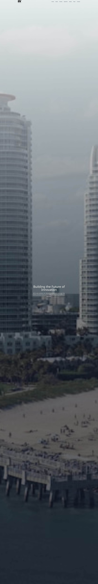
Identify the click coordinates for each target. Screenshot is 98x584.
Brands (61, 1)
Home (53, 1)
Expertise (65, 1)
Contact (78, 1)
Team (74, 1)
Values (70, 1)
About (57, 1)
